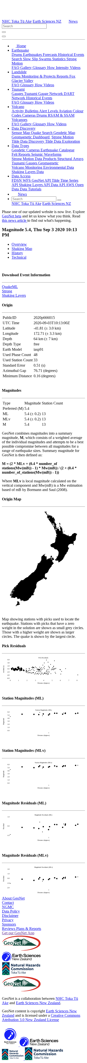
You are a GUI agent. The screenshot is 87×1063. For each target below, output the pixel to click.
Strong (7, 291)
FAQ (16, 68)
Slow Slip (31, 59)
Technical (19, 257)
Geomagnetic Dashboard (31, 137)
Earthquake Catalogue (57, 150)
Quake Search (42, 133)
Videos (75, 68)
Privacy (8, 920)
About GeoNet (13, 898)
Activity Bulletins (25, 111)
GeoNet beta (11, 216)
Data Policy (11, 911)
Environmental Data (58, 167)
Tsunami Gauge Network (44, 94)
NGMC (8, 907)
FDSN (17, 180)
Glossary (40, 68)
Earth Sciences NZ (47, 21)
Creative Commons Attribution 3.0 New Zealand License (41, 1017)
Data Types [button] (20, 146)
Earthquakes (33, 55)
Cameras (29, 115)
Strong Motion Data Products (34, 159)
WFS (27, 180)
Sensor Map (21, 133)
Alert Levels (49, 111)
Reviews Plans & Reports (21, 929)
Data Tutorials (30, 189)
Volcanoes (19, 120)
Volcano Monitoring (27, 167)
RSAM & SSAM (61, 115)
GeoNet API (42, 180)
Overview (19, 244)
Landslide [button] (19, 72)
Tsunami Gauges (25, 163)
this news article (14, 220)
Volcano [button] (18, 107)
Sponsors (9, 924)
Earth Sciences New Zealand (38, 1003)
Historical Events (71, 55)
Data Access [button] (21, 176)
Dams (17, 76)
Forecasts (50, 55)
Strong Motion (62, 137)
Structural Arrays (70, 159)
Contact (8, 903)
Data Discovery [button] (24, 128)
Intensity (63, 68)
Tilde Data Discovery (28, 141)
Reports (63, 76)
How (51, 68)
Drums (17, 55)
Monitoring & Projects (39, 76)
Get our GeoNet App (18, 933)
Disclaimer (10, 916)
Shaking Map (22, 249)
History (17, 253)
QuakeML (10, 287)
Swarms (45, 59)
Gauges (18, 94)
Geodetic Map (64, 133)
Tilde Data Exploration (62, 141)
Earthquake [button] (20, 50)
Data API (58, 185)
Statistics (59, 59)
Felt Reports (21, 154)
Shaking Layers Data (28, 172)
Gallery (26, 68)
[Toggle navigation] (4, 36)
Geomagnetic (48, 163)
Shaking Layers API (35, 185)
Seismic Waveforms (46, 154)
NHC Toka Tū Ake (17, 21)
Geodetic (19, 150)
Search (17, 59)
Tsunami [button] (18, 89)
